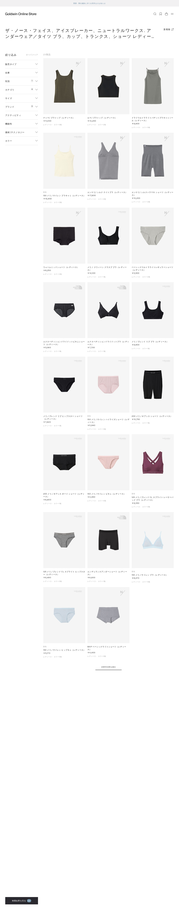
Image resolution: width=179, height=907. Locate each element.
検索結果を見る (21, 900)
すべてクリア (32, 55)
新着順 (167, 29)
